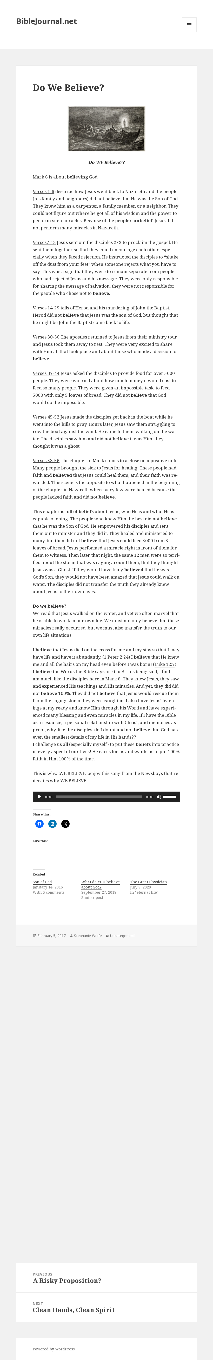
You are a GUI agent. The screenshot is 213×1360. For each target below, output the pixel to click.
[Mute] (159, 796)
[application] (106, 797)
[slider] (170, 796)
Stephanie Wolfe (88, 935)
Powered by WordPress (54, 1348)
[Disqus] (106, 1019)
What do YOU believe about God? (100, 884)
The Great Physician (148, 881)
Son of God (42, 881)
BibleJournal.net (46, 21)
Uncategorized (122, 935)
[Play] (39, 796)
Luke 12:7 (165, 664)
